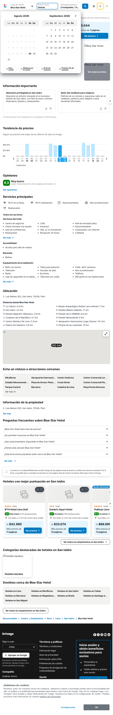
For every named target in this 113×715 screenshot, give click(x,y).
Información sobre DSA (50, 659)
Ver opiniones (10, 189)
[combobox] (22, 7)
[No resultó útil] (50, 108)
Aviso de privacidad (48, 655)
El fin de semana (47, 69)
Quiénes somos (9, 676)
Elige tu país (8, 641)
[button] (97, 53)
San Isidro (69, 618)
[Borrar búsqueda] (32, 6)
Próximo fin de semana (68, 69)
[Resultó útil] (46, 108)
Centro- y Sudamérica (32, 618)
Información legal (47, 650)
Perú (49, 618)
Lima (57, 618)
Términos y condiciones (50, 646)
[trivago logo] (5, 6)
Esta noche (11, 69)
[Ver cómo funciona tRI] (55, 184)
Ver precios (90, 36)
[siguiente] (75, 16)
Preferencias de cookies (50, 663)
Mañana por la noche (28, 69)
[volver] (13, 159)
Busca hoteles (10, 618)
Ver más (7, 237)
